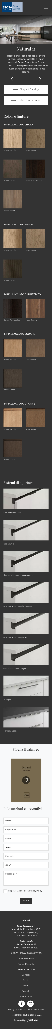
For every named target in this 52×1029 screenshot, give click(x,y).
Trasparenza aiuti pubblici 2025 (26, 1015)
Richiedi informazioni (29, 100)
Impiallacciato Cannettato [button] (22, 294)
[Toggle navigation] (46, 7)
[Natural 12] (38, 79)
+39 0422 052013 (28, 935)
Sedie (26, 980)
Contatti (26, 975)
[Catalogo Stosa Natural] (26, 780)
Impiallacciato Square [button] (19, 334)
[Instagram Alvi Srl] (30, 1004)
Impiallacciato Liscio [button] (18, 124)
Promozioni (26, 996)
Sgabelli (26, 991)
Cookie (19, 1009)
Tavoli (26, 985)
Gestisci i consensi (36, 1009)
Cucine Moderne (26, 958)
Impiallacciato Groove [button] (19, 403)
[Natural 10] (13, 79)
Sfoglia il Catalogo (29, 89)
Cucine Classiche (26, 964)
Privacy (10, 1009)
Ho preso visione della (25, 891)
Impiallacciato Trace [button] (18, 224)
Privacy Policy (35, 891)
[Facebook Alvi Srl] (21, 1004)
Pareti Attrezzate (26, 969)
